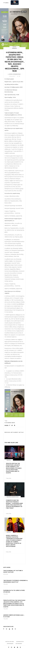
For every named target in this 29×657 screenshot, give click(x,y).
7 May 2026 (8, 478)
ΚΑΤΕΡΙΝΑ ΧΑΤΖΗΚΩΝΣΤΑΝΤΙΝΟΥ (15, 74)
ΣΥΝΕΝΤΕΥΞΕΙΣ (15, 496)
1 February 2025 (12, 76)
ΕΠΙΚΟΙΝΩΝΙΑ (10, 643)
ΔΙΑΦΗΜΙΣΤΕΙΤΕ (20, 641)
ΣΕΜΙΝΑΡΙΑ (14, 48)
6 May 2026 (8, 513)
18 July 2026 (5, 574)
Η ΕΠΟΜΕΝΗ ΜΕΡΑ (10, 422)
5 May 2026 (8, 551)
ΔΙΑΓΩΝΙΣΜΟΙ (19, 643)
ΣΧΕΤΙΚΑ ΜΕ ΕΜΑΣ (9, 641)
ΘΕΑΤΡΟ (14, 46)
